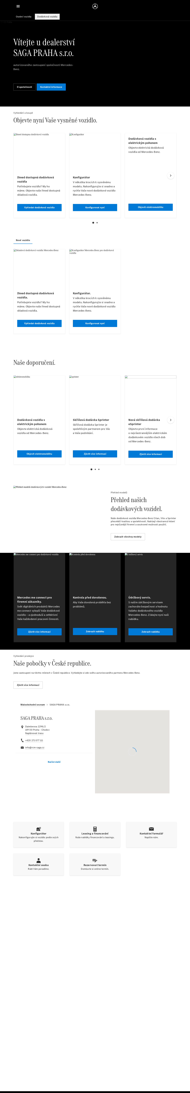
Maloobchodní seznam (32, 704)
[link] (34, 733)
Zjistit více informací (28, 685)
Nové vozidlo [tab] (23, 240)
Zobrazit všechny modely (128, 536)
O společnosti (24, 87)
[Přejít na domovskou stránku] (95, 6)
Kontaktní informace (51, 87)
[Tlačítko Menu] (18, 6)
